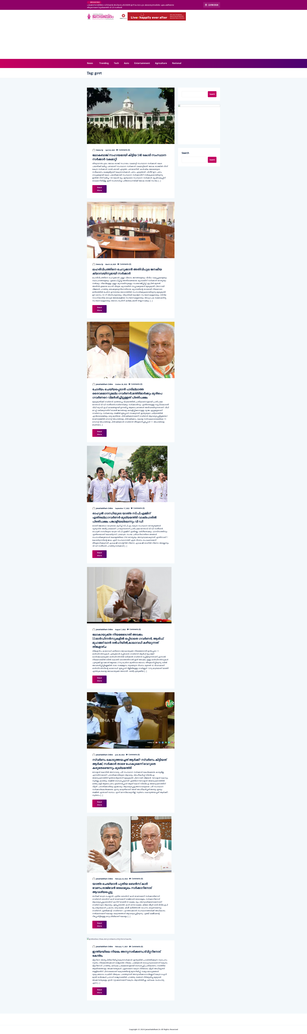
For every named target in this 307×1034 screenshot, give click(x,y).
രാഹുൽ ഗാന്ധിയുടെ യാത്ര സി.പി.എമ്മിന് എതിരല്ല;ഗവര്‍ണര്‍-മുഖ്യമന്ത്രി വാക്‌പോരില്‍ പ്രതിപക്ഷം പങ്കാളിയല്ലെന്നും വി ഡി (124, 513)
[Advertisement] (153, 36)
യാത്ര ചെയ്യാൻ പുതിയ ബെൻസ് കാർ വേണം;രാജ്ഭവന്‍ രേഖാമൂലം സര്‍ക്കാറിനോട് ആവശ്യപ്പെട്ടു (122, 883)
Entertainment (142, 59)
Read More (99, 184)
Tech (116, 59)
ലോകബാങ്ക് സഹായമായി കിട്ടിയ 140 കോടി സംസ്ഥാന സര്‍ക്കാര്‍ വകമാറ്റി (129, 153)
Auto (126, 59)
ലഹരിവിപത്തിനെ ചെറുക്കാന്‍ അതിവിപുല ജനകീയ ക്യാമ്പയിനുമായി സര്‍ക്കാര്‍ (127, 267)
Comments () (124, 146)
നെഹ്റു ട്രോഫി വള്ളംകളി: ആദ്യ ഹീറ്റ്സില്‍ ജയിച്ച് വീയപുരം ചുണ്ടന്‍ (130, 3)
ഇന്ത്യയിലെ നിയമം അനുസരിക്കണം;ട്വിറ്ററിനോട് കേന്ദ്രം (126, 949)
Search (212, 90)
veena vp (99, 146)
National (176, 59)
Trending (104, 59)
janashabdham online (104, 380)
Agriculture (161, 59)
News (90, 59)
